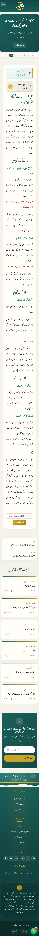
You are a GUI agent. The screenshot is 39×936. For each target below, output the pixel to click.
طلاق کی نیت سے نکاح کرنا (29, 651)
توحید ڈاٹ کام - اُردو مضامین (19, 798)
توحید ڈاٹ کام (13, 925)
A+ (7, 55)
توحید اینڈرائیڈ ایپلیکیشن (19, 837)
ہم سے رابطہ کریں (30, 873)
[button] (34, 931)
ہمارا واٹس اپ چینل (18, 873)
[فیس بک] (5, 858)
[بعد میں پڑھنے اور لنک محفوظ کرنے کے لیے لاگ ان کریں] (28, 55)
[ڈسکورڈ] (28, 858)
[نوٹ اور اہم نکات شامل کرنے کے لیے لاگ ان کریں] (32, 55)
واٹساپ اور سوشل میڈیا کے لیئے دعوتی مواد (20, 831)
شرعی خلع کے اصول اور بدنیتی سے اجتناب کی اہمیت (23, 607)
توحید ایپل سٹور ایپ (19, 843)
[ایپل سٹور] (22, 858)
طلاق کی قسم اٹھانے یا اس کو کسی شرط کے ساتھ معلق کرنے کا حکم (20, 694)
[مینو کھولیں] (3, 4)
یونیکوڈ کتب (19, 826)
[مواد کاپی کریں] (20, 55)
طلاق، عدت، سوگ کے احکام (19, 45)
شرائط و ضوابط (14, 931)
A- (15, 55)
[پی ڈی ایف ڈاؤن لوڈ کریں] (24, 55)
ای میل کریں (15, 779)
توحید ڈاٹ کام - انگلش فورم (19, 804)
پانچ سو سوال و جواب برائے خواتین (29, 582)
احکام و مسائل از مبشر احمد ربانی (30, 668)
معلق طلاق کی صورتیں (30, 629)
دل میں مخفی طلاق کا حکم (30, 586)
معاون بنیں (7, 873)
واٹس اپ (25, 779)
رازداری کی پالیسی (24, 931)
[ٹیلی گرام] (33, 858)
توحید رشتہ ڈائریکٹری (19, 810)
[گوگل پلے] (11, 858)
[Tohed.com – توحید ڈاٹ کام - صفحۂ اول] (19, 6)
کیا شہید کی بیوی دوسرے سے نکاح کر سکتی (25, 672)
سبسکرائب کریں (25, 758)
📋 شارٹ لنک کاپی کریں (19, 522)
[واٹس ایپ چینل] (16, 858)
